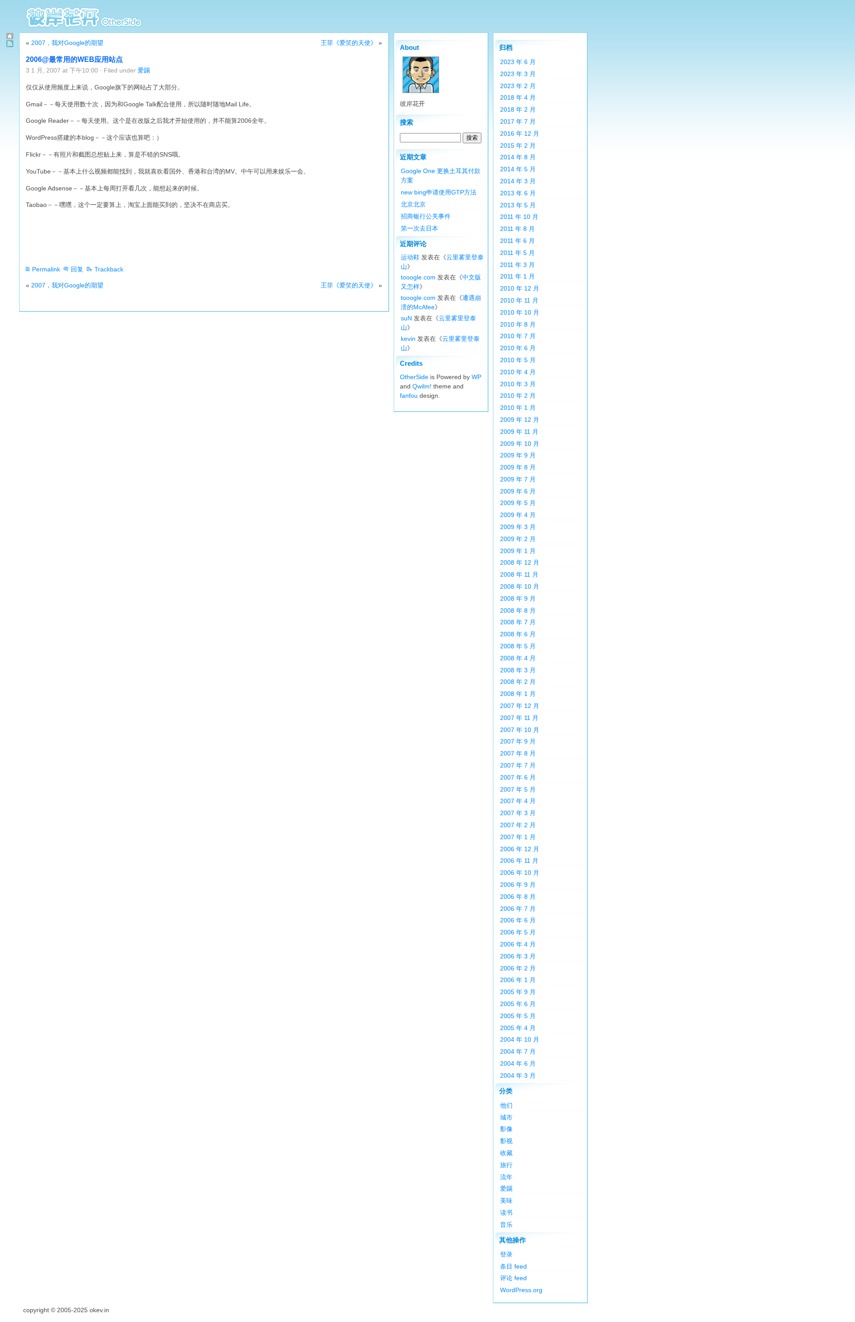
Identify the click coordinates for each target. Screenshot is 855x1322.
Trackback (108, 269)
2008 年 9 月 (518, 598)
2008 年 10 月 (519, 586)
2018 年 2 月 (518, 109)
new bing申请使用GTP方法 (438, 192)
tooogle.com (418, 277)
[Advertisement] (188, 237)
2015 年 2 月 (518, 145)
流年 (506, 1177)
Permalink (46, 269)
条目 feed (513, 1266)
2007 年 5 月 (518, 789)
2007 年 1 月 (518, 837)
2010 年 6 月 (518, 348)
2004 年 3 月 (518, 1075)
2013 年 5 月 (518, 205)
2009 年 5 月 (518, 502)
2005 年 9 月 (518, 991)
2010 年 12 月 (519, 288)
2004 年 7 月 (518, 1051)
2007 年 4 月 (518, 801)
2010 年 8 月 (518, 324)
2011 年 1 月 (517, 276)
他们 (506, 1105)
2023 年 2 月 (518, 85)
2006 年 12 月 (519, 849)
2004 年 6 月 (518, 1063)
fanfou (409, 395)
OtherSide (414, 376)
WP (476, 376)
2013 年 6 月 (518, 193)
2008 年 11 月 (519, 574)
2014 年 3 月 (518, 181)
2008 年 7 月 (518, 622)
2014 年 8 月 (518, 157)
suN (406, 318)
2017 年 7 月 (518, 121)
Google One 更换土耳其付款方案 (440, 175)
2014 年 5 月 (518, 169)
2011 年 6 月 (517, 240)
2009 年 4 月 (518, 514)
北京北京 (413, 204)
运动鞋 (410, 257)
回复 (77, 269)
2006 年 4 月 (518, 944)
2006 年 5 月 (518, 932)
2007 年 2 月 (518, 825)
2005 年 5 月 (518, 1015)
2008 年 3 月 (518, 670)
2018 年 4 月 (518, 97)
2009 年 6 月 (518, 491)
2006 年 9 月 (518, 884)
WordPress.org (521, 1290)
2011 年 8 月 (517, 228)
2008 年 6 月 (518, 634)
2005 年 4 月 (518, 1027)
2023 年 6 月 (518, 61)
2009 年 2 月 (518, 538)
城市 (506, 1117)
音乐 (506, 1224)
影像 (506, 1128)
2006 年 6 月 (518, 920)
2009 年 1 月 (518, 550)
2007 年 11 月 (519, 717)
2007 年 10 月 (519, 729)
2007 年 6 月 (518, 777)
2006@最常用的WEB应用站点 (74, 59)
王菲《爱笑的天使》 (349, 42)
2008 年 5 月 (518, 646)
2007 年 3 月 (518, 813)
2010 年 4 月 (518, 372)
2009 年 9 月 (518, 455)
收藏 (506, 1152)
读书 (506, 1212)
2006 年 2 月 (518, 968)
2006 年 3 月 (518, 956)
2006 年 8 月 (518, 896)
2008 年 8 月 (518, 610)
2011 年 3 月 (517, 264)
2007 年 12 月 (519, 705)
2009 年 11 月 (519, 431)
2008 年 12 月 (519, 562)
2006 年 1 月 (518, 979)
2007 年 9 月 (518, 741)
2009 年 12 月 (519, 419)
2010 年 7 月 (518, 336)
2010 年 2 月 (518, 395)
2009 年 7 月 (518, 479)
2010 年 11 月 (519, 300)
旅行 (506, 1164)
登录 (506, 1254)
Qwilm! (422, 386)
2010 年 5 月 (518, 360)
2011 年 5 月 (517, 252)
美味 (506, 1200)
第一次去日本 (419, 228)
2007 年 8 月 (518, 753)
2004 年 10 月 (519, 1039)
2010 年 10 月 (519, 312)
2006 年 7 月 (518, 908)
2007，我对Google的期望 (67, 42)
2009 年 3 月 (518, 526)
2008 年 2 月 (518, 681)
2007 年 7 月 (518, 765)
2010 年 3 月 (518, 384)
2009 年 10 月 (519, 443)
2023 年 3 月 (518, 73)
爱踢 (144, 70)
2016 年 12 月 (519, 133)
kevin (408, 338)
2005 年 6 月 (518, 1003)
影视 (506, 1140)
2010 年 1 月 (518, 407)
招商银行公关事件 (426, 216)
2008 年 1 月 (518, 693)
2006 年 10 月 (519, 872)
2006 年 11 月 (519, 860)
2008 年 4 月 (518, 658)
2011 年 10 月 (519, 216)
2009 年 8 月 (518, 467)
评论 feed (513, 1278)
